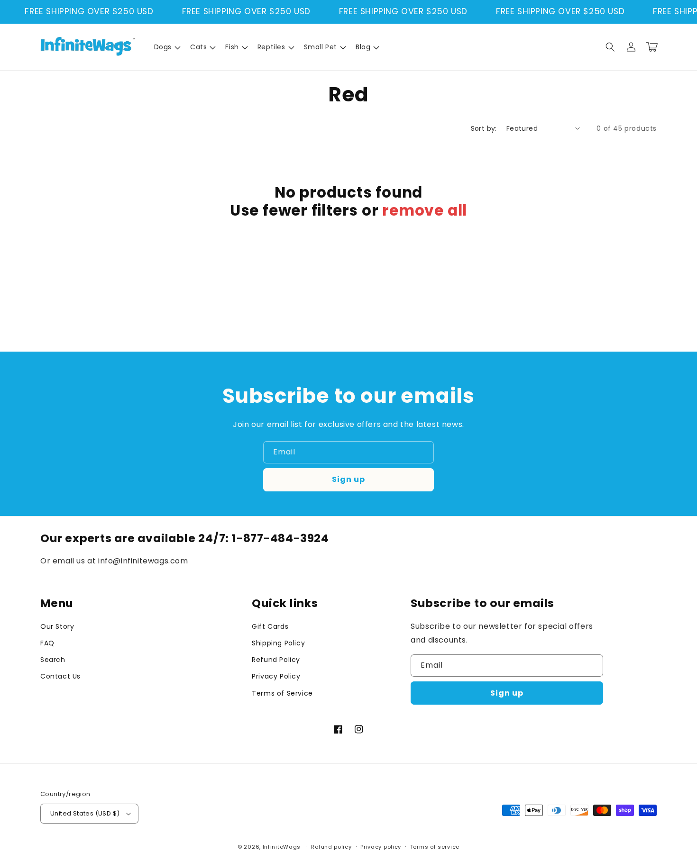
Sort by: (484, 128)
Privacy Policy (276, 676)
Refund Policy (276, 659)
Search (52, 659)
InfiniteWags (282, 847)
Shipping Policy (278, 643)
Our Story (57, 626)
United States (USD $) (84, 813)
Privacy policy (380, 847)
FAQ (47, 643)
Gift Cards (270, 626)
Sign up (348, 479)
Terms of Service (282, 693)
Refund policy (331, 847)
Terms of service (434, 847)
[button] (166, 47)
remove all (424, 210)
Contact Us (60, 676)
